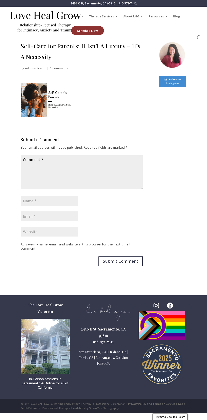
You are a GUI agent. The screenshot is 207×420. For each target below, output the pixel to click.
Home (75, 16)
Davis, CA (86, 357)
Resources (156, 16)
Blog (176, 16)
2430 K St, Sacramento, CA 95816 (93, 3)
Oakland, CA (117, 352)
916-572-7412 (127, 3)
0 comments (59, 68)
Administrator (35, 68)
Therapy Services (101, 16)
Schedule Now (87, 31)
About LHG (131, 16)
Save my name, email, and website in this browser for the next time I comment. (75, 246)
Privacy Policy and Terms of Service (151, 404)
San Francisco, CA (92, 352)
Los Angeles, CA (108, 357)
